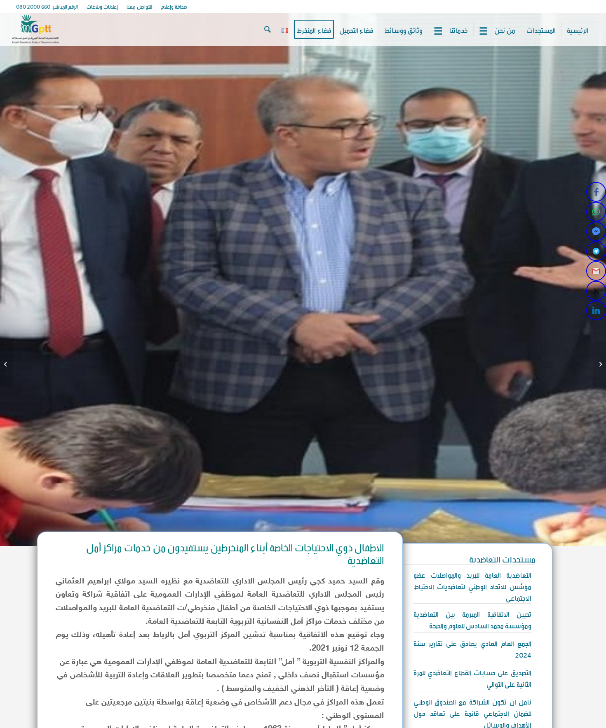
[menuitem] (173, 6)
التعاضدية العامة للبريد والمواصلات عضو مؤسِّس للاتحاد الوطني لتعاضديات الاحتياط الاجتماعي (472, 585)
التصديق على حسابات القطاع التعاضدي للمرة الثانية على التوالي (472, 677)
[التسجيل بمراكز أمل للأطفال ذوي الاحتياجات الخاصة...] (599, 364)
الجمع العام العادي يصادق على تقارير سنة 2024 (472, 648)
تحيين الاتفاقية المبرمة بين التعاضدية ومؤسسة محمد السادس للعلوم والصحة (472, 619)
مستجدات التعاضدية (502, 558)
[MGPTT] (35, 29)
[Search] (267, 29)
